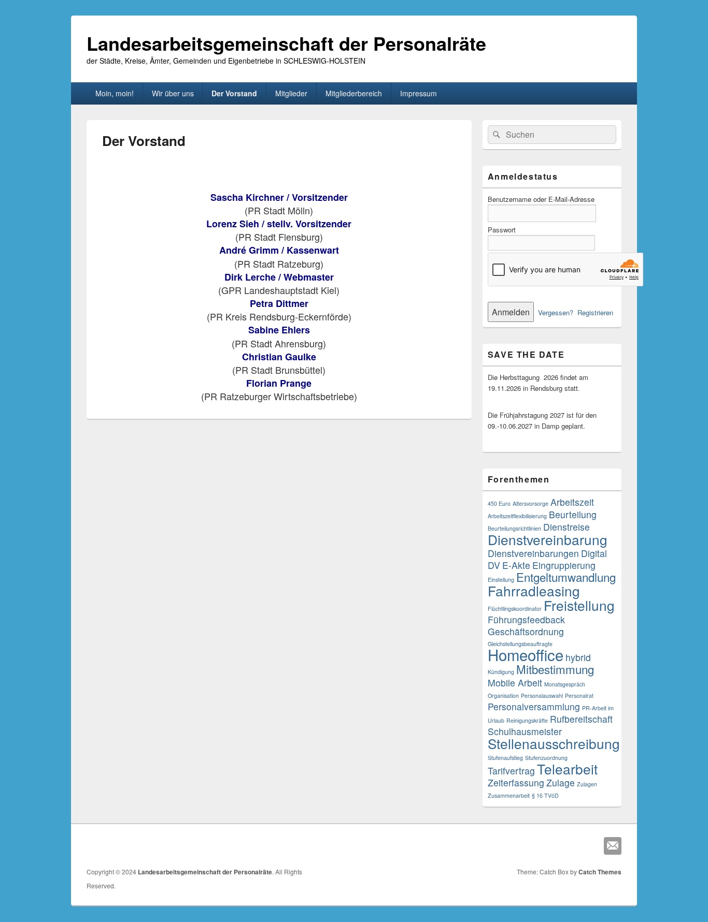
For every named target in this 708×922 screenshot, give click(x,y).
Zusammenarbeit (509, 795)
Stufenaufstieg (505, 758)
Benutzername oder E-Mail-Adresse (541, 199)
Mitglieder (291, 93)
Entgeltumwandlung (566, 576)
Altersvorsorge (530, 503)
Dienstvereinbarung (547, 539)
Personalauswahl (542, 695)
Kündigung (501, 672)
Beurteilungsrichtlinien (514, 528)
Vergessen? (555, 312)
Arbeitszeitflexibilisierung (517, 516)
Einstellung (501, 579)
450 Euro (499, 503)
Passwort (502, 230)
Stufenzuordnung (546, 758)
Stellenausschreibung (554, 743)
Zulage (560, 782)
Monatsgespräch (564, 684)
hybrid (578, 657)
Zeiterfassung (516, 782)
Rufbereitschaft (581, 718)
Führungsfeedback (526, 619)
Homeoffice (525, 654)
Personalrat (579, 695)
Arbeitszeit (572, 501)
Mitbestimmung (555, 669)
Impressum (418, 93)
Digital (594, 553)
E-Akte (516, 565)
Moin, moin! (114, 93)
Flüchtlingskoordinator (515, 608)
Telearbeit (567, 768)
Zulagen (587, 784)
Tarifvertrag (511, 770)
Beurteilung (573, 514)
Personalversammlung (534, 706)
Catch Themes (599, 871)
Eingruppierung (564, 565)
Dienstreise (566, 526)
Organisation (503, 695)
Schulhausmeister (525, 731)
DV (494, 565)
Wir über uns (173, 93)
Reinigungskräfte (527, 720)
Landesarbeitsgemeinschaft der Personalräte (286, 43)
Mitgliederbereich (353, 93)
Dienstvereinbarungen (533, 553)
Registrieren (595, 312)
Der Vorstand (234, 93)
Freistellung (579, 604)
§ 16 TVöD (545, 795)
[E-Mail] (612, 846)
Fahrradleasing (534, 590)
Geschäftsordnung (526, 631)
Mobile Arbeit (515, 682)
